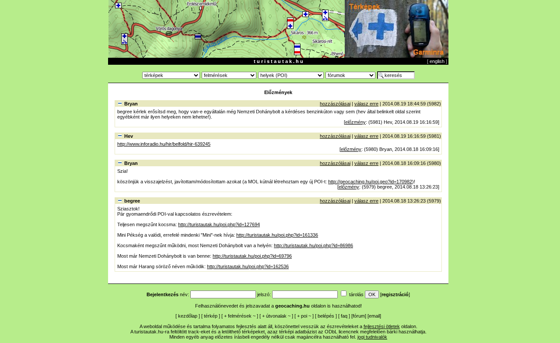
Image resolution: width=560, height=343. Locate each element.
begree (132, 200)
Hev (128, 136)
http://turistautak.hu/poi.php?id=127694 (219, 224)
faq (344, 315)
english (437, 61)
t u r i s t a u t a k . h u (278, 61)
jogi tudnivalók (372, 337)
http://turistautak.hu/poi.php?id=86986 (313, 245)
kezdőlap (187, 315)
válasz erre (366, 103)
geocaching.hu (292, 305)
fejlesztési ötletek (382, 326)
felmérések (240, 315)
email (374, 315)
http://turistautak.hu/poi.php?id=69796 (252, 256)
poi (304, 315)
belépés (326, 315)
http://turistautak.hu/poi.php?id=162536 (248, 266)
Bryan (131, 103)
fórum (359, 315)
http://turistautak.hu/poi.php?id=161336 (277, 235)
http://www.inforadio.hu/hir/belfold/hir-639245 (163, 144)
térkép (210, 315)
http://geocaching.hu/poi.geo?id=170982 (370, 181)
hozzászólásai (335, 103)
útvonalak (276, 315)
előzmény (355, 122)
